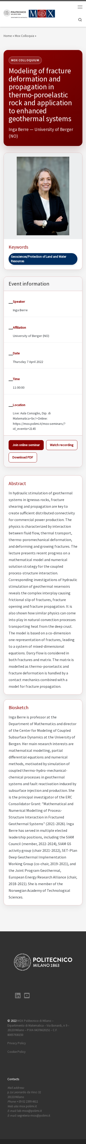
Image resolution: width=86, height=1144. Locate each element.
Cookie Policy (16, 1052)
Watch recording (62, 445)
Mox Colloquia (24, 36)
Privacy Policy (16, 1043)
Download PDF (22, 457)
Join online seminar (26, 445)
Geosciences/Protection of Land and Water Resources (38, 259)
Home (8, 36)
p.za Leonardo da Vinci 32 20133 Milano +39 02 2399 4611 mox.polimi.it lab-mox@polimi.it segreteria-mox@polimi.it (28, 1102)
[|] (29, 13)
